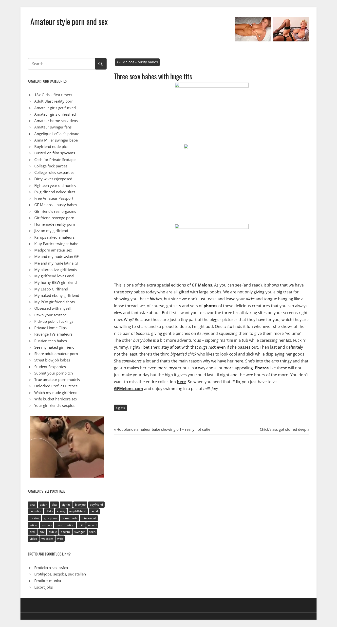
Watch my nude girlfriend (55, 392)
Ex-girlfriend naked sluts (54, 191)
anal (33, 504)
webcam (47, 539)
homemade (69, 518)
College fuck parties (50, 165)
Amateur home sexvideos (56, 120)
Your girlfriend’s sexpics (54, 405)
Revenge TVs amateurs (53, 334)
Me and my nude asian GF (56, 256)
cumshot (35, 511)
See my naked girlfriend (54, 347)
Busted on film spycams (54, 152)
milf (81, 525)
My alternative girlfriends (55, 269)
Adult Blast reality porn (54, 101)
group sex (50, 518)
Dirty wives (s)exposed (53, 178)
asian (43, 504)
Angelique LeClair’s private (56, 133)
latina (33, 525)
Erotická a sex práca (51, 567)
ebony (61, 511)
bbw (54, 504)
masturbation (65, 525)
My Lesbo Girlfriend (51, 289)
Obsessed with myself (53, 308)
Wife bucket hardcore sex (55, 398)
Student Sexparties (50, 366)
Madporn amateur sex (53, 250)
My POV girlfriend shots (54, 301)
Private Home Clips (50, 327)
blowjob (80, 504)
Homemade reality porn (54, 224)
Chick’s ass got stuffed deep (283, 429)
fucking (34, 518)
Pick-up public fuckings (53, 321)
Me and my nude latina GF (56, 263)
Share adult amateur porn (56, 353)
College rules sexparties (54, 172)
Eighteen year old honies (55, 185)
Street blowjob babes (52, 360)
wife (60, 539)
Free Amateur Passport (53, 198)
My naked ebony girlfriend (56, 295)
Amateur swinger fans (53, 127)
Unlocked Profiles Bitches (55, 385)
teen (92, 532)
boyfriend (96, 504)
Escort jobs (43, 587)
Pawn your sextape (50, 314)
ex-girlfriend (77, 511)
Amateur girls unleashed (55, 114)
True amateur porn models (57, 379)
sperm (65, 532)
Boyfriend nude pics (51, 146)
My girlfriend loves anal (54, 275)
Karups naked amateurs (54, 237)
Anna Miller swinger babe (56, 140)
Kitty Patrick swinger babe (56, 243)
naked (92, 525)
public (53, 532)
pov (41, 532)
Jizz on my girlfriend (51, 230)
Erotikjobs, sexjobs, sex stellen (60, 574)
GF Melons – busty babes (55, 204)
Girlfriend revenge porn (54, 217)
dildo (49, 511)
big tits (120, 408)
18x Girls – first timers (53, 94)
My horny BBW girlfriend (55, 282)
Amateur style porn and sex (69, 21)
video (33, 539)
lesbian (47, 525)
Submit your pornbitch (53, 373)
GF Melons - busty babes (137, 62)
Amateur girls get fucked (55, 107)
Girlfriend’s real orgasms (55, 211)
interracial (89, 518)
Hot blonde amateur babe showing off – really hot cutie (163, 429)
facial (94, 511)
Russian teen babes (50, 340)
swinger (79, 532)
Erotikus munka (47, 580)
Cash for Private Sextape (54, 159)
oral (32, 532)
